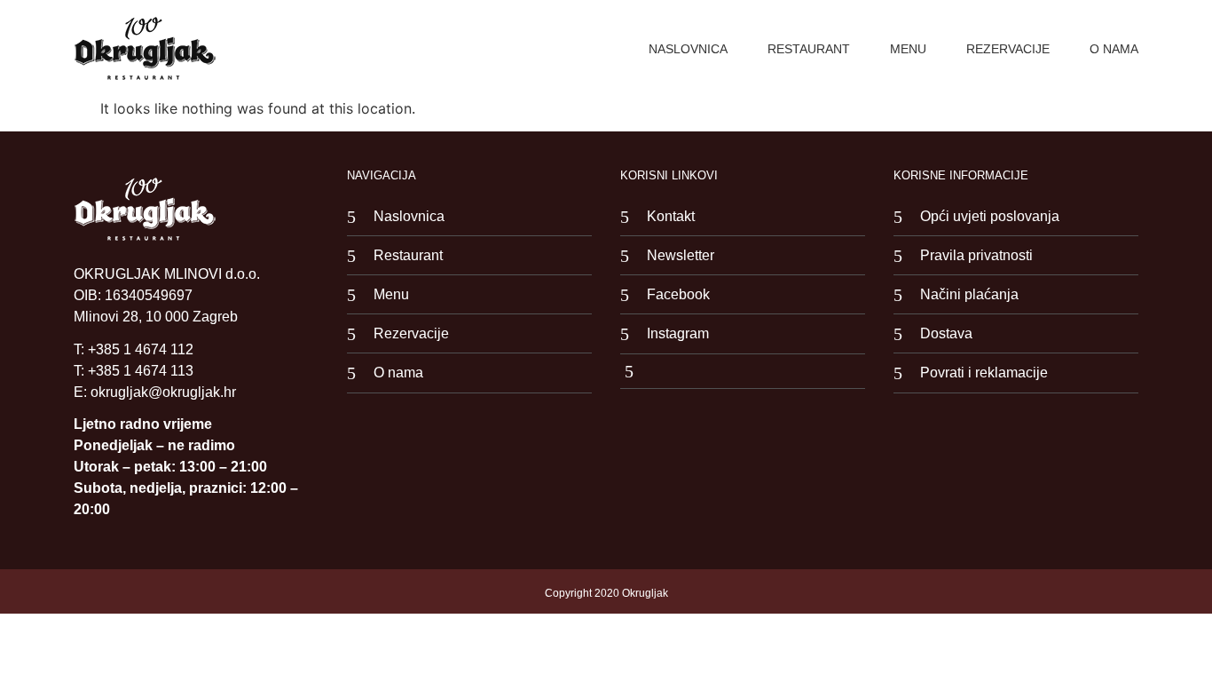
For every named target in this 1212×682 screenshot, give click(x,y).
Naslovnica (688, 49)
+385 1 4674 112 (140, 349)
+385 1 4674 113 (140, 370)
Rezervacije (1008, 49)
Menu (908, 49)
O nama (1114, 49)
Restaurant (808, 49)
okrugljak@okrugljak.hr (163, 392)
